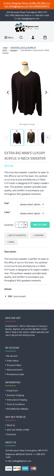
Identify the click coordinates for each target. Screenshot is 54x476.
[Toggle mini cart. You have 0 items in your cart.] (45, 37)
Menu (10, 37)
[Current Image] (17, 137)
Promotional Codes (15, 374)
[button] (27, 90)
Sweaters (13, 50)
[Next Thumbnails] (47, 137)
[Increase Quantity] (25, 225)
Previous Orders (14, 365)
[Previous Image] (8, 92)
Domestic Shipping (15, 395)
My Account (12, 355)
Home (5, 47)
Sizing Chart (12, 390)
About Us (11, 425)
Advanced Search (14, 369)
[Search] (21, 37)
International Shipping (17, 399)
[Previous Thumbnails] (6, 137)
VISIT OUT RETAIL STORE (18, 429)
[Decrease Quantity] (17, 225)
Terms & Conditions (16, 404)
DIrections (11, 434)
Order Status (12, 360)
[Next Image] (46, 92)
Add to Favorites (17, 235)
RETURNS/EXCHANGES (17, 408)
